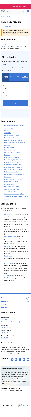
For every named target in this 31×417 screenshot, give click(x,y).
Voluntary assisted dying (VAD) (14, 194)
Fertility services (9, 150)
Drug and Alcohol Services (13, 140)
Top (28, 301)
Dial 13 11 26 (4, 338)
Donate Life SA (9, 138)
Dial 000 (4, 320)
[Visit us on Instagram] (16, 359)
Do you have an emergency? (19, 6)
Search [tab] (12, 77)
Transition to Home (10, 191)
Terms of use (4, 390)
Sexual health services (11, 189)
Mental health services (11, 162)
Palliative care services (11, 172)
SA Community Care (11, 184)
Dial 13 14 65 (4, 333)
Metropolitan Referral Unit (12, 165)
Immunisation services (11, 157)
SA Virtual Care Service (12, 187)
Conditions (7, 246)
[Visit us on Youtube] (28, 359)
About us (7, 214)
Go (15, 103)
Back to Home (6, 16)
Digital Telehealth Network (12, 135)
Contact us (7, 130)
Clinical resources (10, 236)
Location (5, 93)
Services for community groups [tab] (25, 77)
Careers (6, 229)
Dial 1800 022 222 (7, 327)
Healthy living (8, 256)
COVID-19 (7, 133)
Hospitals (7, 155)
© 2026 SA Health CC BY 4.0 (9, 388)
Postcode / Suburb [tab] (5, 77)
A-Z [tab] (18, 77)
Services (7, 275)
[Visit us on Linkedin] (24, 359)
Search (3, 304)
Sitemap (4, 307)
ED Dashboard (9, 147)
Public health (8, 263)
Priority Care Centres (11, 182)
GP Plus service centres (12, 152)
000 (3, 64)
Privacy (21, 388)
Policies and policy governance (14, 179)
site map (16, 46)
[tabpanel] (15, 97)
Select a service (7, 86)
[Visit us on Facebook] (12, 359)
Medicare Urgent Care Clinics (13, 160)
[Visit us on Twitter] (20, 359)
